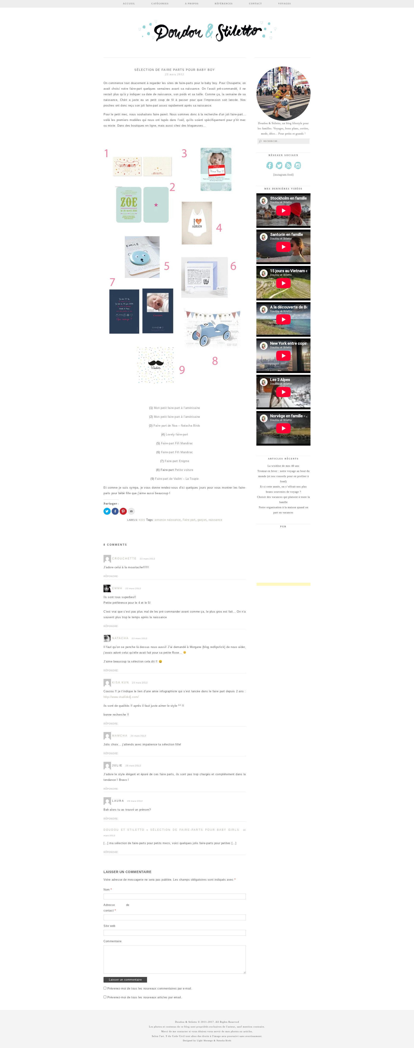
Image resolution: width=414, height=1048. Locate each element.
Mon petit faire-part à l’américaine (177, 408)
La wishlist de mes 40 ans (283, 465)
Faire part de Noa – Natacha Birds (177, 425)
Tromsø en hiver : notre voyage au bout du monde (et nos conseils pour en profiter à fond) (283, 476)
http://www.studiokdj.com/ (121, 697)
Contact (255, 3)
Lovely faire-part (177, 434)
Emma (117, 588)
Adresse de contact (116, 907)
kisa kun (120, 682)
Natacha (120, 638)
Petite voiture (184, 470)
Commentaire (113, 941)
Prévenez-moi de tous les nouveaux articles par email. (144, 997)
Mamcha (120, 735)
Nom (108, 889)
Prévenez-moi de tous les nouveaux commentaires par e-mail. (149, 988)
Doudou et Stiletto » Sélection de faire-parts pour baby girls (171, 829)
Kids (142, 520)
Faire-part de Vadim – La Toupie (177, 478)
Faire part (189, 519)
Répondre (111, 576)
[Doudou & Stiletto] (207, 33)
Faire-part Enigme (177, 461)
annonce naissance (168, 519)
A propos (192, 3)
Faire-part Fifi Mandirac (177, 443)
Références (224, 3)
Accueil (129, 3)
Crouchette (124, 558)
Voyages (284, 3)
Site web (109, 925)
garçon (202, 519)
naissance (215, 519)
